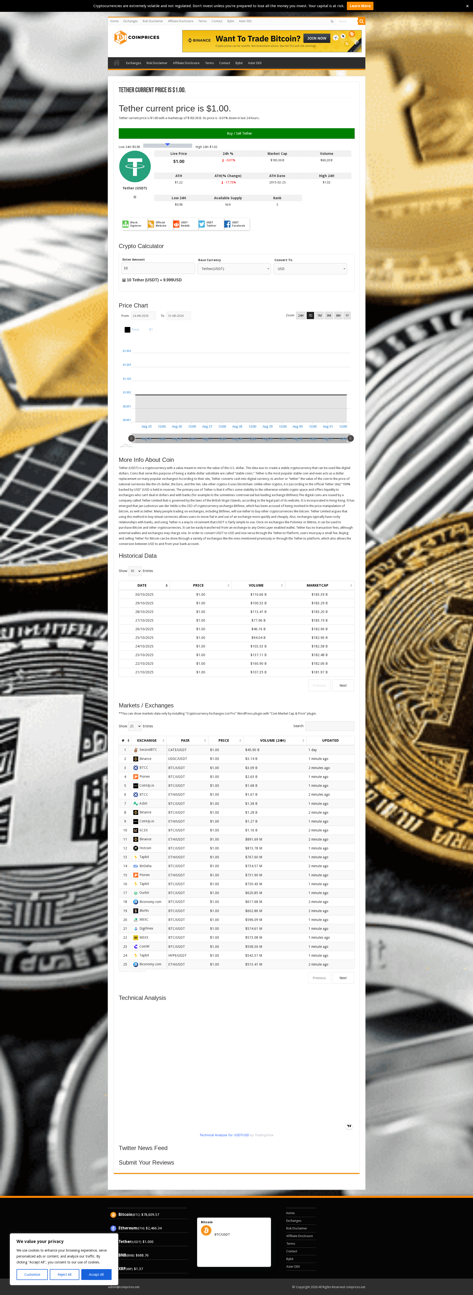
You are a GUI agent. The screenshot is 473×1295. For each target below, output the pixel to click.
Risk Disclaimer (153, 21)
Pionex (144, 776)
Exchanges (130, 21)
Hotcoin (145, 848)
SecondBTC (148, 750)
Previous (319, 685)
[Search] (361, 21)
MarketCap (317, 585)
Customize (32, 1275)
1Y (347, 315)
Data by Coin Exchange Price (132, 971)
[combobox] (234, 268)
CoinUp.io (146, 785)
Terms (202, 21)
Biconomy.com (150, 902)
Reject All (64, 1275)
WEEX (143, 937)
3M (329, 315)
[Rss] (332, 21)
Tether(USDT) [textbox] (213, 269)
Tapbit (144, 857)
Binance (145, 759)
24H (301, 315)
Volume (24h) (273, 740)
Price (198, 585)
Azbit (143, 803)
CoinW (144, 946)
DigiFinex (146, 928)
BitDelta (145, 866)
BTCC (143, 768)
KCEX (143, 830)
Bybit (230, 21)
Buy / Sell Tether (239, 133)
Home (114, 21)
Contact (217, 21)
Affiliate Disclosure (180, 21)
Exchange (147, 740)
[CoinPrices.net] (136, 37)
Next (343, 685)
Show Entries (136, 571)
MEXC (144, 919)
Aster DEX (245, 21)
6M (338, 315)
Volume (256, 585)
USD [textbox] (281, 269)
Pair (185, 740)
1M (319, 315)
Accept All (96, 1275)
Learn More (360, 6)
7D (310, 315)
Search (298, 726)
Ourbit (144, 893)
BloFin (144, 911)
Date (142, 585)
